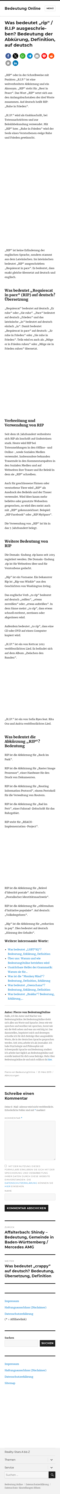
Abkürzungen (12, 1075)
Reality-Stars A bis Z (17, 1451)
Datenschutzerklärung (21, 1183)
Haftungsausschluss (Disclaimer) (25, 1307)
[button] (8, 56)
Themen (10, 1459)
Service (9, 1467)
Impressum (12, 1301)
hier (50, 1059)
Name (8, 1190)
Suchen (9, 1337)
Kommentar (13, 1118)
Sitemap (10, 1383)
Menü (50, 8)
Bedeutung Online (23, 8)
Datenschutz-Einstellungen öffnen (22, 1487)
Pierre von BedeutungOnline (20, 1072)
